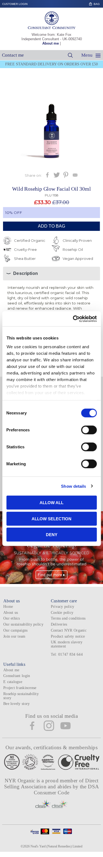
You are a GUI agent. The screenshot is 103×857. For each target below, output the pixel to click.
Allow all (51, 502)
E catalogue (12, 682)
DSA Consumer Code (66, 789)
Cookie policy (62, 613)
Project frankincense (19, 688)
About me (50, 43)
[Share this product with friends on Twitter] (57, 176)
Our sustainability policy (23, 624)
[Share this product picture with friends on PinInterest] (66, 176)
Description (25, 273)
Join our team (14, 636)
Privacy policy (62, 607)
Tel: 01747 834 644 (67, 654)
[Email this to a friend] (75, 176)
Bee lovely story (16, 704)
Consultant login (16, 676)
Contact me (13, 55)
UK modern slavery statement (67, 644)
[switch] (89, 430)
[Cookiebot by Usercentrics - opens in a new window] (73, 318)
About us (10, 613)
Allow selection (51, 518)
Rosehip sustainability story (21, 696)
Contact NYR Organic (69, 630)
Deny (51, 534)
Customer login (14, 3)
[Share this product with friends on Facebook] (47, 176)
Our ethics (11, 618)
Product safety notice (68, 636)
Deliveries (59, 624)
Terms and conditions (68, 618)
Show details (73, 486)
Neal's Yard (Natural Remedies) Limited (56, 846)
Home (8, 607)
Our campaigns (15, 630)
